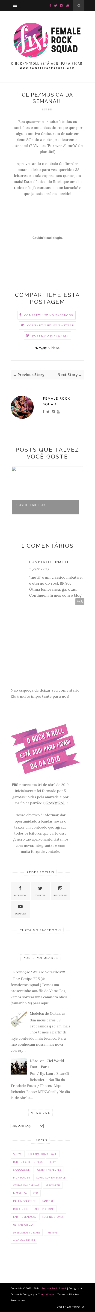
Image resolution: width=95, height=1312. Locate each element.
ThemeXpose (46, 1294)
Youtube (20, 913)
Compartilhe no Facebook (49, 315)
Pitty (52, 1161)
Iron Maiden (21, 1177)
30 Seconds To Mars (26, 1232)
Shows (17, 1154)
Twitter (40, 895)
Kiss (35, 1193)
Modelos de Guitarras (47, 1013)
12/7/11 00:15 (39, 569)
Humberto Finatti (48, 562)
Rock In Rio (20, 1209)
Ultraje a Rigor (23, 1224)
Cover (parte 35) (31, 505)
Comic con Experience (50, 1177)
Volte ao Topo (69, 1307)
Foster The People (48, 1169)
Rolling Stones (52, 1216)
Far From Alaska (24, 1216)
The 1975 (51, 1232)
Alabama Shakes (24, 1240)
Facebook (20, 895)
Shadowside (21, 1169)
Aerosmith (52, 1185)
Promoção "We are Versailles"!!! (39, 972)
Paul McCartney (24, 1201)
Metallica (20, 1193)
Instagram (60, 895)
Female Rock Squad (56, 401)
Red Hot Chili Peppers (27, 1161)
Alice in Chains (44, 1209)
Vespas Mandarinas (26, 1185)
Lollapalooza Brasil (42, 1154)
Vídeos (53, 348)
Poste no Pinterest (50, 335)
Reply (80, 601)
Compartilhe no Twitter (50, 325)
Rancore (47, 1201)
